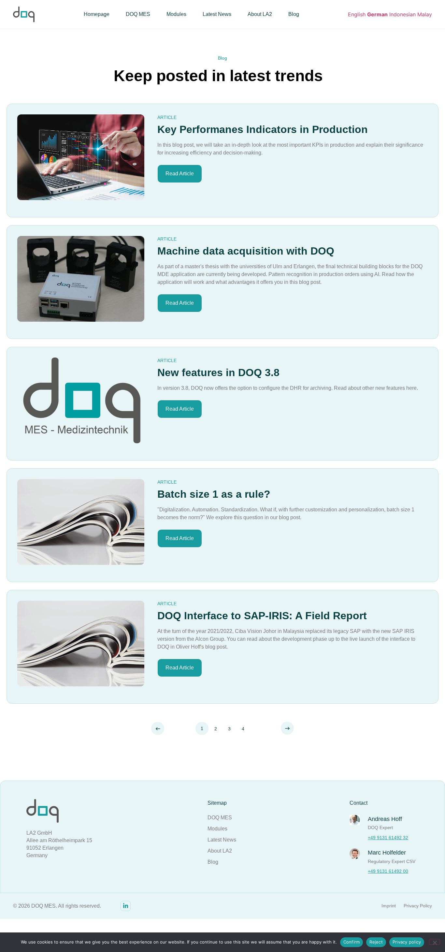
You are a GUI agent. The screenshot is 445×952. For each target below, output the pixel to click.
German (377, 14)
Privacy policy (407, 942)
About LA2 (260, 14)
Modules (176, 14)
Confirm (351, 942)
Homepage (96, 14)
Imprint (388, 905)
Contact (358, 803)
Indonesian (402, 14)
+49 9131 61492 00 (388, 871)
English (357, 14)
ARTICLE (167, 117)
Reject (376, 942)
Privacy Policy (418, 905)
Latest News (217, 14)
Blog (293, 14)
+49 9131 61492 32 (388, 837)
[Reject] (434, 942)
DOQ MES (138, 14)
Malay (424, 14)
